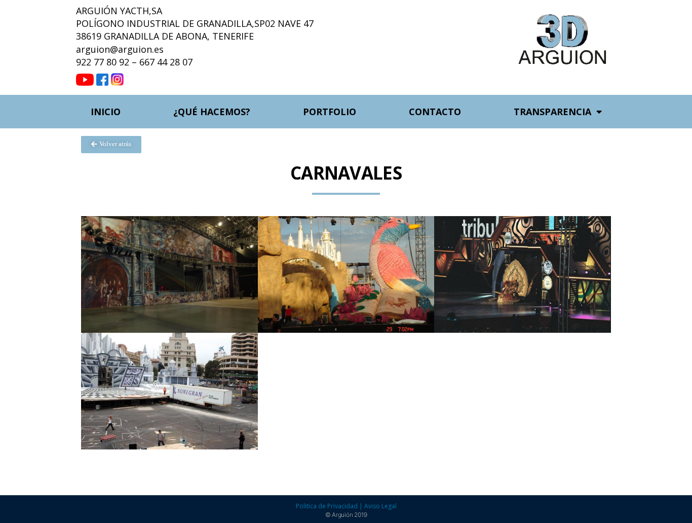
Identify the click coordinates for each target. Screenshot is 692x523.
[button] (111, 144)
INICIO (106, 112)
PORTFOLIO (329, 112)
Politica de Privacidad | (330, 506)
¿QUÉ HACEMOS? (211, 112)
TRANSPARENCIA (552, 112)
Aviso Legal (380, 506)
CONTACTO (435, 112)
